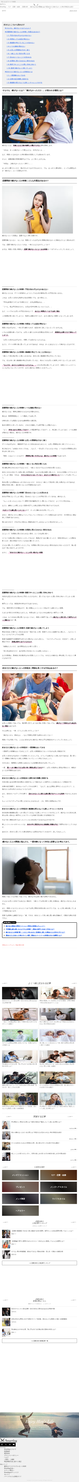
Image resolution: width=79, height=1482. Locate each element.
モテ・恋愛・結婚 (14, 7)
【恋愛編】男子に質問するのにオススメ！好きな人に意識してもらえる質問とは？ (38, 1241)
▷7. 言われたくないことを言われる (19, 57)
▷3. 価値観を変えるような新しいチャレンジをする (24, 82)
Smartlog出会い (9, 1468)
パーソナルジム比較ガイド (12, 1476)
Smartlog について (10, 1449)
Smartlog (3, 7)
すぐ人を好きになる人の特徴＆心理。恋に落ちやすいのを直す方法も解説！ (35, 1143)
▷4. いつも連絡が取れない (16, 46)
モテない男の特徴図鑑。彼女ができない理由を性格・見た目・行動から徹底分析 (37, 1251)
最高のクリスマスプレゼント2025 (15, 1466)
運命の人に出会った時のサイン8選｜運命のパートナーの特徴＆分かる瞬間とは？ (34, 935)
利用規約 (7, 1451)
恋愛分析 (25, 7)
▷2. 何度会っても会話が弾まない (18, 39)
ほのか (4, 11)
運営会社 (7, 1453)
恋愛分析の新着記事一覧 (40, 1341)
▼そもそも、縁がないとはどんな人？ (18, 28)
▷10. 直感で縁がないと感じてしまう (19, 68)
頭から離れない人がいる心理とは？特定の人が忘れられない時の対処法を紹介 (36, 1132)
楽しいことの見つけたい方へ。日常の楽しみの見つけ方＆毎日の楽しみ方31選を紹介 (38, 1153)
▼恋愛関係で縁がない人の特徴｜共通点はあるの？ (22, 32)
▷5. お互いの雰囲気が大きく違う (18, 50)
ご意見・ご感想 (9, 1459)
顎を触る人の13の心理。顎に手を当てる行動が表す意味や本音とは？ (33, 1329)
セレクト (7, 1474)
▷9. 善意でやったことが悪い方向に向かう (21, 64)
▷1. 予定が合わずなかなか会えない (19, 35)
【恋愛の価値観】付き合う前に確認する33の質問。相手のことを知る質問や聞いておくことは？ (42, 1231)
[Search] (77, 1)
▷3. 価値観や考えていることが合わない (21, 42)
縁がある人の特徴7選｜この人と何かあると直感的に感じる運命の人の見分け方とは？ (35, 932)
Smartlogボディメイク (11, 1472)
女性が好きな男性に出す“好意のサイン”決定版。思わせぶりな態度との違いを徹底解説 (39, 1319)
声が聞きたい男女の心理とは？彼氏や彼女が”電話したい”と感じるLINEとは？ (36, 1122)
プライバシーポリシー (11, 1455)
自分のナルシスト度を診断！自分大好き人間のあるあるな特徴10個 (33, 1309)
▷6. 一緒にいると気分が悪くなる (18, 53)
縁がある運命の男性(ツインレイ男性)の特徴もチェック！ (25, 926)
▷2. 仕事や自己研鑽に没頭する (17, 79)
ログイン (3, 4)
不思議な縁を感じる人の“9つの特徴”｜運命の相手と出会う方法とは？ (30, 929)
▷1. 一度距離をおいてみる (16, 75)
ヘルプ (6, 1457)
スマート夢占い (9, 1470)
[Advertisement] (19, 962)
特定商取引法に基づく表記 (12, 1461)
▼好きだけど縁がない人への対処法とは (19, 71)
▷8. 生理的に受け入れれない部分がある (21, 61)
